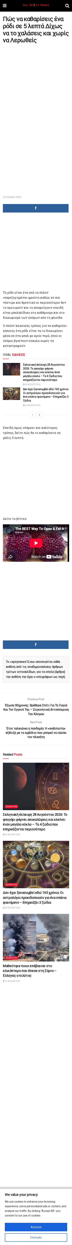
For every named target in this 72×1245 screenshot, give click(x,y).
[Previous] (33, 415)
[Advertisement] (36, 82)
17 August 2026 (12, 981)
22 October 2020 (12, 197)
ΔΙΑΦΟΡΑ (11, 806)
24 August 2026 (32, 384)
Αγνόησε (36, 1227)
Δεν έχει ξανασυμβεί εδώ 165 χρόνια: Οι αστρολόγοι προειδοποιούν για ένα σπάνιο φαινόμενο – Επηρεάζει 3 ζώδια (35, 897)
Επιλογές (36, 1237)
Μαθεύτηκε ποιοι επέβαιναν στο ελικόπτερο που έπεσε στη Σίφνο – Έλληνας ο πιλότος (29, 971)
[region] (36, 1217)
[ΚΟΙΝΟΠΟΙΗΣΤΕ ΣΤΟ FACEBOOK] (36, 208)
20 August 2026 (32, 405)
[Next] (39, 415)
